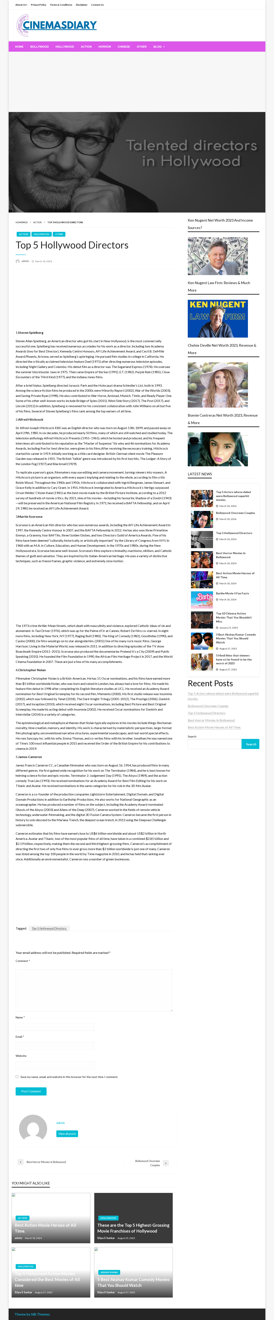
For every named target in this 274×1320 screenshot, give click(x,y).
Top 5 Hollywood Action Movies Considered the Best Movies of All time (47, 1279)
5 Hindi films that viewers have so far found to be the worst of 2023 (234, 659)
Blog (157, 46)
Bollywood (39, 46)
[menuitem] (19, 47)
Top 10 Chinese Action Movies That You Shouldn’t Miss (234, 617)
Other (142, 46)
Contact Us (97, 4)
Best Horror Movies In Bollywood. (231, 555)
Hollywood (65, 46)
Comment (23, 961)
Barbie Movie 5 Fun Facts (232, 593)
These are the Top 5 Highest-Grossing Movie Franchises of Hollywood (133, 1227)
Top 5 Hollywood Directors (234, 533)
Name (20, 1017)
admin (25, 261)
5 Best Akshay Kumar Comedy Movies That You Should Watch (133, 1282)
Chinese (124, 46)
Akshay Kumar (109, 1272)
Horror (104, 46)
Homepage (22, 222)
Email (20, 1036)
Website (21, 1055)
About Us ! (21, 4)
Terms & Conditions (61, 4)
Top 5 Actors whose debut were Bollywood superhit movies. (233, 495)
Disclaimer (81, 4)
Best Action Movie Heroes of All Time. (45, 1227)
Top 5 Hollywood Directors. (49, 928)
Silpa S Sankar (106, 1238)
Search (192, 736)
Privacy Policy (38, 4)
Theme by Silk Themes (32, 1314)
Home (19, 46)
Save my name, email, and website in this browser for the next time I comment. (69, 1077)
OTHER (59, 234)
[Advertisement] (137, 82)
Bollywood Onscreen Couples (235, 513)
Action (86, 46)
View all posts (67, 1133)
